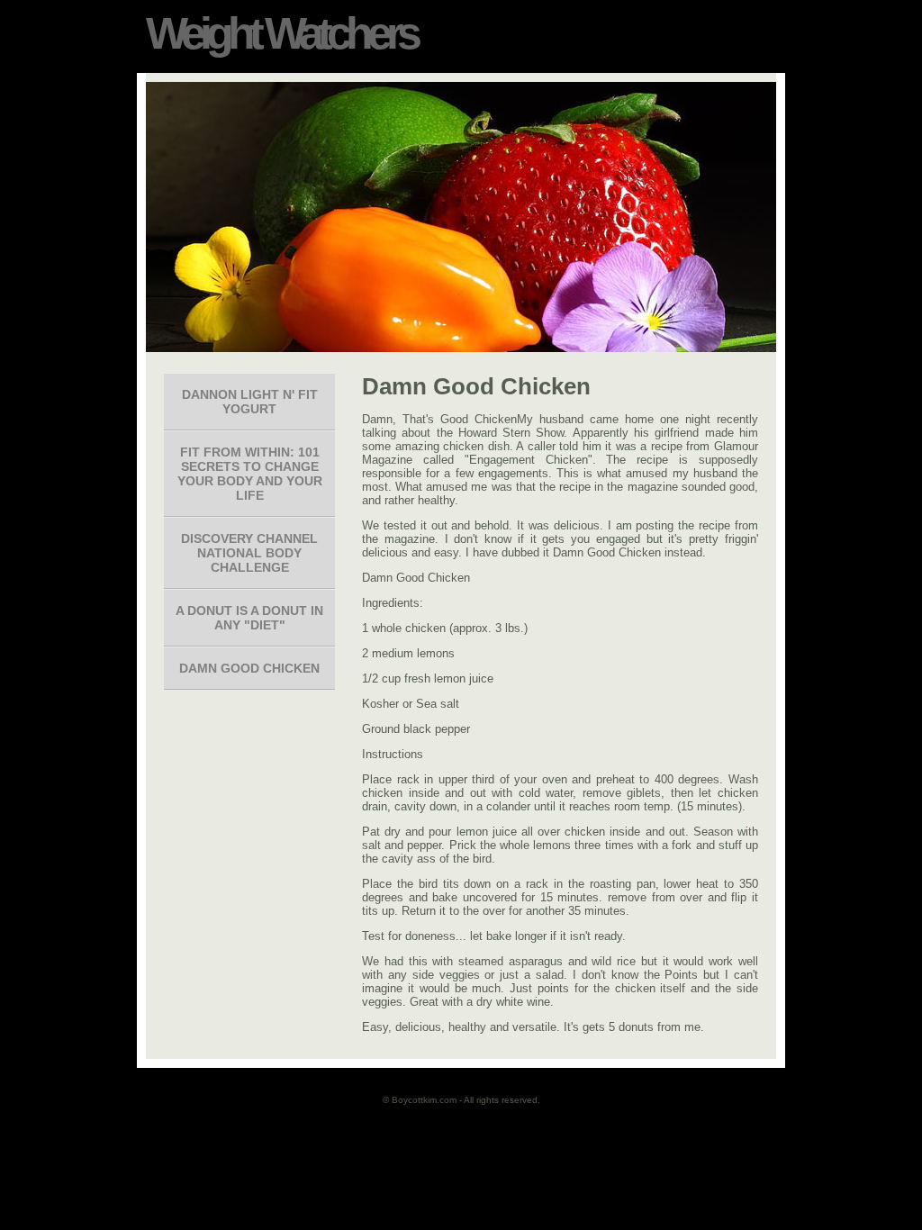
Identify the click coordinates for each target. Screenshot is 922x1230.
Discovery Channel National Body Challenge (249, 552)
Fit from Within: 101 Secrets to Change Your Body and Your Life (249, 473)
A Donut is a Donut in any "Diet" (249, 617)
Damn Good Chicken (249, 668)
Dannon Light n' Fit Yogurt (250, 401)
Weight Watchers (281, 33)
